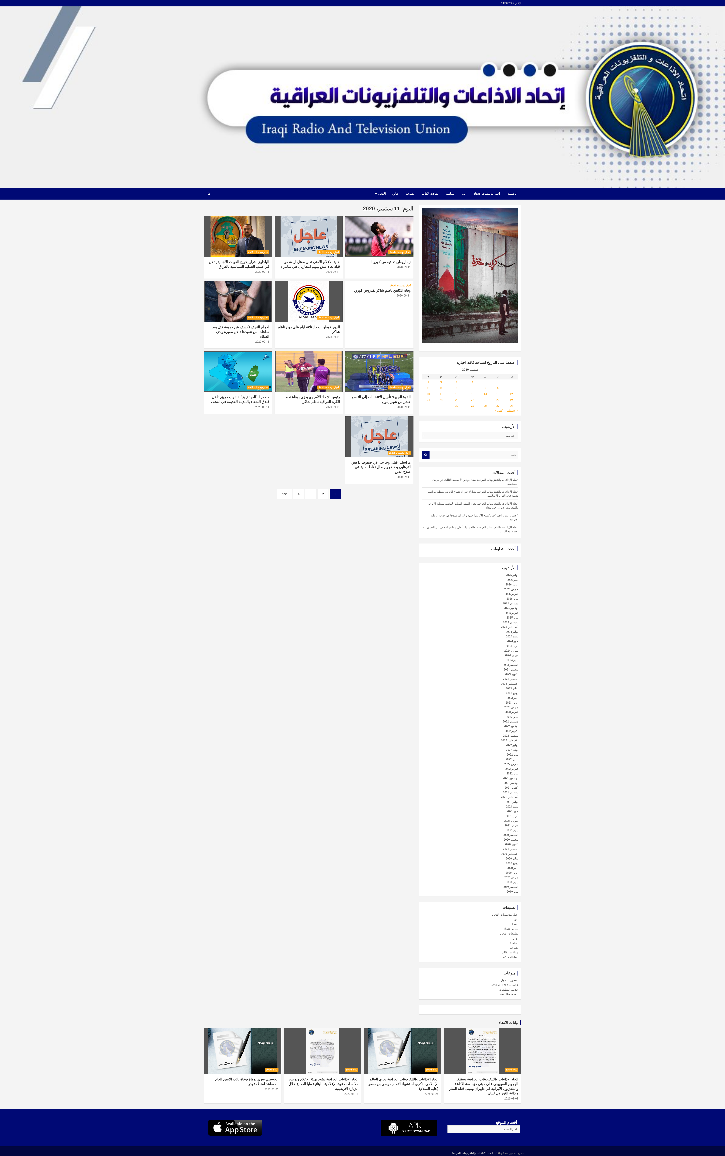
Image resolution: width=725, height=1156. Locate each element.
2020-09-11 (404, 267)
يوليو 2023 (512, 688)
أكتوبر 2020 (511, 844)
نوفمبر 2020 (511, 839)
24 (441, 400)
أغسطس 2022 (509, 740)
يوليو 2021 (512, 802)
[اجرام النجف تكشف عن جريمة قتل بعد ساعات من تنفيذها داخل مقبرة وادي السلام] (238, 301)
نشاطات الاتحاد (509, 957)
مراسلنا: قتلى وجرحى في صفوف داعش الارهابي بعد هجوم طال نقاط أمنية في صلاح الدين (381, 467)
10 (441, 388)
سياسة (450, 193)
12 (511, 394)
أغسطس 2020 (509, 854)
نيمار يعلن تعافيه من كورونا (391, 262)
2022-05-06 (271, 1089)
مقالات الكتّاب (430, 193)
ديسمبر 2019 (510, 887)
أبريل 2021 (512, 816)
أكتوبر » (498, 410)
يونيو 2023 (512, 693)
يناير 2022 (512, 773)
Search (426, 455)
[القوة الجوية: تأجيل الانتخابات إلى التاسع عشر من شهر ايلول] (379, 371)
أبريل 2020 (512, 872)
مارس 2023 (511, 707)
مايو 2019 (512, 891)
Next (284, 494)
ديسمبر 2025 (510, 603)
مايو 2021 (512, 811)
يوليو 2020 (512, 858)
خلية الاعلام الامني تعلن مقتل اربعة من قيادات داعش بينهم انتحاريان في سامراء (310, 264)
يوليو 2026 (512, 575)
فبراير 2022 (511, 768)
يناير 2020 (512, 882)
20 (497, 400)
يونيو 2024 (512, 636)
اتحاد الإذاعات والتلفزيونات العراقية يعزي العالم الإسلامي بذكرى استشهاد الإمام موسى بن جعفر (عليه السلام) (403, 1084)
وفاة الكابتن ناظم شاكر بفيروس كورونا (382, 290)
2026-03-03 (511, 1098)
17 (441, 394)
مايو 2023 (512, 698)
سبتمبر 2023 (510, 679)
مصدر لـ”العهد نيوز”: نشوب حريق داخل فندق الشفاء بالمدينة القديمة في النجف (240, 399)
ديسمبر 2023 (510, 665)
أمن (464, 193)
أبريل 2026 (512, 584)
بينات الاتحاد (511, 929)
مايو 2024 (512, 641)
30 (456, 405)
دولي (395, 193)
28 (485, 405)
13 (497, 394)
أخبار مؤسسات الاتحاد (487, 193)
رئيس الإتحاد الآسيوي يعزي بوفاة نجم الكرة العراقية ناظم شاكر (312, 399)
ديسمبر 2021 (510, 778)
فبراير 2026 (511, 594)
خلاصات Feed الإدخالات (504, 985)
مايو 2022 (512, 754)
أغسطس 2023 (509, 683)
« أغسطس (512, 410)
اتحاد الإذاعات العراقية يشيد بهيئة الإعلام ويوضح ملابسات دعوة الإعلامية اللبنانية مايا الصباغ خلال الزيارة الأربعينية (323, 1084)
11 (428, 388)
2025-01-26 (431, 1093)
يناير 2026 (512, 598)
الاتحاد (382, 193)
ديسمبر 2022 (510, 721)
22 (472, 400)
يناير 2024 (512, 660)
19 (511, 400)
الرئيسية (512, 193)
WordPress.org (509, 994)
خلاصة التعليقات (508, 989)
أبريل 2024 (512, 646)
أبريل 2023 (512, 702)
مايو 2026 (512, 579)
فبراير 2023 (511, 712)
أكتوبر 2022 (511, 731)
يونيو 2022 (512, 750)
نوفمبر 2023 (511, 669)
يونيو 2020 (512, 863)
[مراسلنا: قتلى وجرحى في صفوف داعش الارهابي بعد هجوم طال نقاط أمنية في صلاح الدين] (379, 437)
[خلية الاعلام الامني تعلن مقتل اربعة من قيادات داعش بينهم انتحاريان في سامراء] (309, 236)
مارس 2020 (511, 877)
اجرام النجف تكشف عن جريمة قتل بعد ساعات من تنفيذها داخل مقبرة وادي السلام (240, 331)
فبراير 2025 (511, 613)
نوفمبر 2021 (511, 783)
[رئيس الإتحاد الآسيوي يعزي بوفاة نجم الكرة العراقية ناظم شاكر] (309, 371)
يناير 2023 (512, 717)
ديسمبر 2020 (510, 835)
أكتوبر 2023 (511, 674)
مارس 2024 (511, 650)
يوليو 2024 (512, 631)
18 (428, 394)
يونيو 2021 (512, 806)
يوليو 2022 (512, 745)
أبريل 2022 (512, 759)
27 (497, 405)
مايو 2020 (512, 868)
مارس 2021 (511, 820)
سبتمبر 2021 (510, 792)
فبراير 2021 (511, 825)
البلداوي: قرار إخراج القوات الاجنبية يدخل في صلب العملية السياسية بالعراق (239, 264)
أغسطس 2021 (509, 797)
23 (456, 400)
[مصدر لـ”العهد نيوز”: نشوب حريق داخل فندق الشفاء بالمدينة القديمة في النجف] (238, 371)
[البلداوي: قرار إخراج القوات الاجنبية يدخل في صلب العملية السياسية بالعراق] (238, 236)
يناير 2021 (512, 830)
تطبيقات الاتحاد (509, 933)
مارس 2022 (511, 764)
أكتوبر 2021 (511, 787)
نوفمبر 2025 (511, 608)
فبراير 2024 (511, 655)
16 (456, 394)
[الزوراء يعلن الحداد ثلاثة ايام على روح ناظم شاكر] (309, 301)
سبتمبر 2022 (510, 735)
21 (485, 400)
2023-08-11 (351, 1093)
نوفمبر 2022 (511, 726)
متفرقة (410, 193)
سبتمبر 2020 (510, 849)
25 (428, 400)
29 (472, 405)
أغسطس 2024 (509, 627)
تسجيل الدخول (509, 980)
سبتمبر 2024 (510, 622)
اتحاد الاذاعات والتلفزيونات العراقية (472, 1153)
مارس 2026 (511, 589)
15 (472, 394)
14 (485, 394)
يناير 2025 (512, 617)
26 (511, 405)
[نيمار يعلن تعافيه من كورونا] (379, 236)
